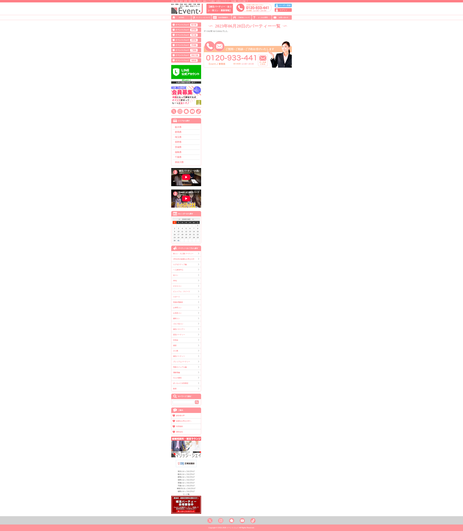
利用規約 (179, 426)
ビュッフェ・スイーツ (181, 291)
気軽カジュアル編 (180, 367)
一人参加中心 (178, 270)
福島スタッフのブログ (186, 491)
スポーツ (176, 297)
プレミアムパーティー (181, 362)
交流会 (175, 340)
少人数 (175, 351)
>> (193, 219)
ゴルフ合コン (178, 324)
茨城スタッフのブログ (186, 483)
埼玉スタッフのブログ (186, 471)
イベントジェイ (185, 25)
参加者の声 (180, 415)
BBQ (175, 281)
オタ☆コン (177, 286)
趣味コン (176, 318)
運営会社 (179, 432)
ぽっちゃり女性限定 (180, 383)
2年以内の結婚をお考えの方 (183, 259)
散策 (175, 389)
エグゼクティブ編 (180, 264)
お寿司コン (177, 308)
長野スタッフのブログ (186, 480)
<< (179, 219)
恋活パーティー (179, 335)
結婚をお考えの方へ (183, 421)
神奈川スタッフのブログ (186, 488)
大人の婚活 (177, 378)
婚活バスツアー (179, 329)
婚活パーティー (179, 356)
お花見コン (177, 313)
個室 (175, 345)
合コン (175, 275)
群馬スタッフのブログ (186, 477)
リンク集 (186, 494)
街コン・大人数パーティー (183, 254)
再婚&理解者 (178, 302)
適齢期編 (176, 372)
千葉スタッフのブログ (186, 486)
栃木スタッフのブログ (186, 474)
